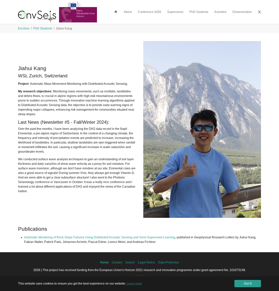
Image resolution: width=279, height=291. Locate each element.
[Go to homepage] (37, 16)
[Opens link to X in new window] (259, 12)
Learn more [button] (134, 283)
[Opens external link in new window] (78, 11)
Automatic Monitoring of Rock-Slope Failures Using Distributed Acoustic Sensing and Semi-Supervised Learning (99, 237)
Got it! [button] (248, 283)
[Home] (116, 11)
